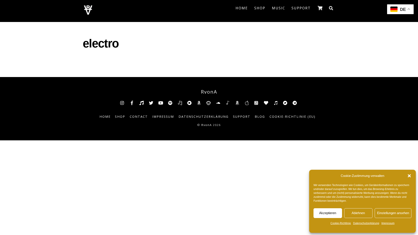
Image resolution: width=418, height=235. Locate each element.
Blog (260, 116)
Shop (259, 8)
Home (242, 8)
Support (301, 8)
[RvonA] (88, 13)
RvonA (206, 125)
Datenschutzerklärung (366, 223)
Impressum (387, 223)
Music (278, 8)
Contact (139, 116)
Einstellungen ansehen (393, 213)
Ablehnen (358, 213)
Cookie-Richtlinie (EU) (292, 116)
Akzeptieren (327, 213)
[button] (409, 176)
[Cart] (320, 8)
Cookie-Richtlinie (340, 223)
